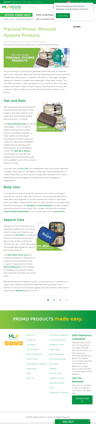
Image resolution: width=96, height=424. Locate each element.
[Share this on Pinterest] (60, 300)
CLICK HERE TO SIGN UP (82, 400)
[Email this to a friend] (66, 300)
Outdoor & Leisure (56, 378)
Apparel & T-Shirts (56, 345)
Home (6, 19)
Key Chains (53, 364)
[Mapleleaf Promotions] (11, 7)
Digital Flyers (31, 368)
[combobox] (42, 7)
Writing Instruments (57, 340)
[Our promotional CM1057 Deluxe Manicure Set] (51, 137)
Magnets (52, 368)
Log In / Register (79, 2)
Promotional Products (25, 19)
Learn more (63, 15)
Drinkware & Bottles (57, 359)
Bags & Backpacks (56, 354)
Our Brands (31, 345)
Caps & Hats (54, 349)
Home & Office (55, 373)
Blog (11, 19)
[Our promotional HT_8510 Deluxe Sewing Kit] (51, 256)
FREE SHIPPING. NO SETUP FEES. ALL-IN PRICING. (22, 2)
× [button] (91, 4)
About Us (30, 335)
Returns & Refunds (34, 354)
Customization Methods (36, 364)
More (51, 388)
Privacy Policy (32, 359)
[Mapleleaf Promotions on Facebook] (11, 343)
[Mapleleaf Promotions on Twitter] (7, 343)
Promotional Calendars (58, 335)
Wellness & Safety (56, 383)
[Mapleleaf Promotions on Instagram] (16, 343)
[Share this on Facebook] (54, 300)
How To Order (32, 349)
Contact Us (89, 2)
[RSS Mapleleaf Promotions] (21, 343)
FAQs (28, 373)
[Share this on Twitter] (48, 300)
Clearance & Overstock (59, 392)
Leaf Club (30, 378)
